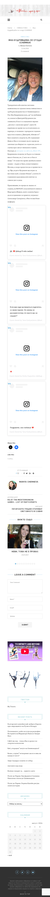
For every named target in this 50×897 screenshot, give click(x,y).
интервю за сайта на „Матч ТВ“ (28, 151)
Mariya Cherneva (26, 45)
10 (34, 563)
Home (10, 28)
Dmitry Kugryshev (28, 376)
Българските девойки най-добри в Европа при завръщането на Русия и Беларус (24, 725)
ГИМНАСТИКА (22, 28)
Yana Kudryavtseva (29, 255)
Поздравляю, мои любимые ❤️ (22, 428)
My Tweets (12, 706)
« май (10, 855)
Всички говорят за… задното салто (21, 771)
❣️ (11, 372)
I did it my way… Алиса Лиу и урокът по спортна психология (22, 742)
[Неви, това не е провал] (25, 536)
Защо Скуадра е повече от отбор (20, 761)
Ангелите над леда (15, 766)
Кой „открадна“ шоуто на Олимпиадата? (23, 748)
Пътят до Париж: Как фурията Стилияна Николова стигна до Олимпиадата (23, 777)
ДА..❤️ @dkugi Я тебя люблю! (21, 251)
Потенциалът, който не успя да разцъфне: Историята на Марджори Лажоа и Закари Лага (24, 733)
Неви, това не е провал (25, 551)
